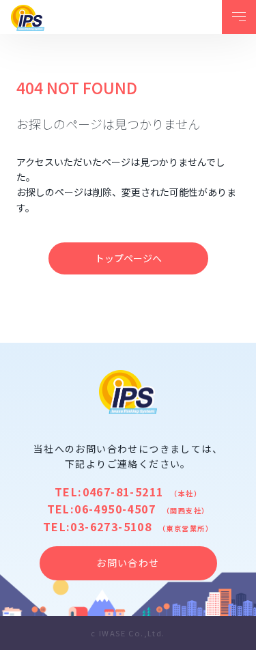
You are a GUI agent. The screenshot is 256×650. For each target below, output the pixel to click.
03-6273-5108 (111, 526)
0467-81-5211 (123, 491)
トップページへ (128, 258)
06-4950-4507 (115, 508)
